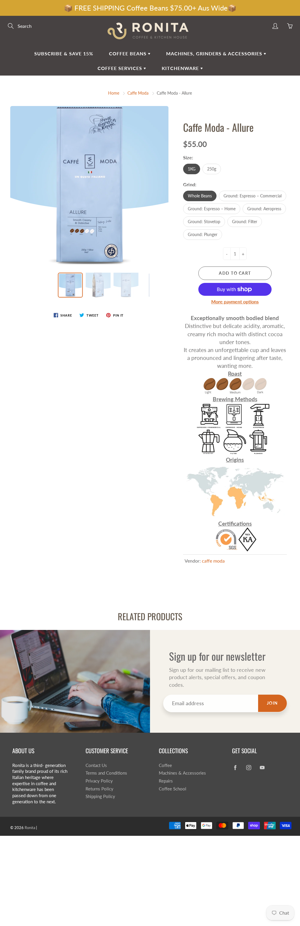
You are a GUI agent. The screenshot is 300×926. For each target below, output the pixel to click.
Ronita (30, 827)
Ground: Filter (244, 221)
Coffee (165, 765)
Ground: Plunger (202, 234)
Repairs (166, 780)
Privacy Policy (99, 780)
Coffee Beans (128, 53)
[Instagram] (248, 768)
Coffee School (172, 788)
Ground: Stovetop (204, 221)
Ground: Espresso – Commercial (253, 195)
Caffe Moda (138, 92)
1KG (191, 168)
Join (272, 703)
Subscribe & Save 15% (63, 53)
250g (211, 168)
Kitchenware (181, 68)
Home (113, 92)
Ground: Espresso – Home (212, 208)
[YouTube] (262, 768)
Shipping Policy (100, 796)
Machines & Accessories (182, 772)
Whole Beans (200, 195)
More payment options (235, 301)
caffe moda (213, 560)
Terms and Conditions (106, 772)
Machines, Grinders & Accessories (215, 53)
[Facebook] (235, 768)
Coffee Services (121, 68)
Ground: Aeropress (264, 208)
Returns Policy (99, 788)
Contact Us (96, 765)
